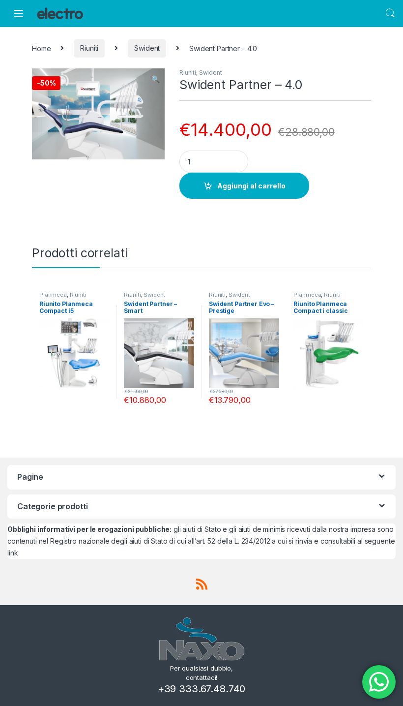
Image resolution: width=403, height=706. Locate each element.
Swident (147, 48)
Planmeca (53, 294)
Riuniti (89, 48)
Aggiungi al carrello (251, 186)
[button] (155, 79)
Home (41, 48)
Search (390, 13)
